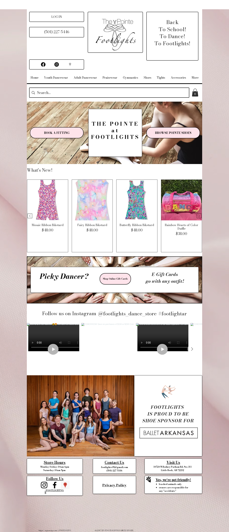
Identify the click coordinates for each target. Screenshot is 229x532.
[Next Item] (191, 349)
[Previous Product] (30, 216)
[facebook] (54, 485)
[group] (114, 215)
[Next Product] (199, 216)
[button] (195, 92)
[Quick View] (47, 200)
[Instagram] (56, 64)
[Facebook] (43, 64)
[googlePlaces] (65, 485)
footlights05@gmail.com (114, 467)
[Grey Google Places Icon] (70, 64)
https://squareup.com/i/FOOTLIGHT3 (55, 530)
